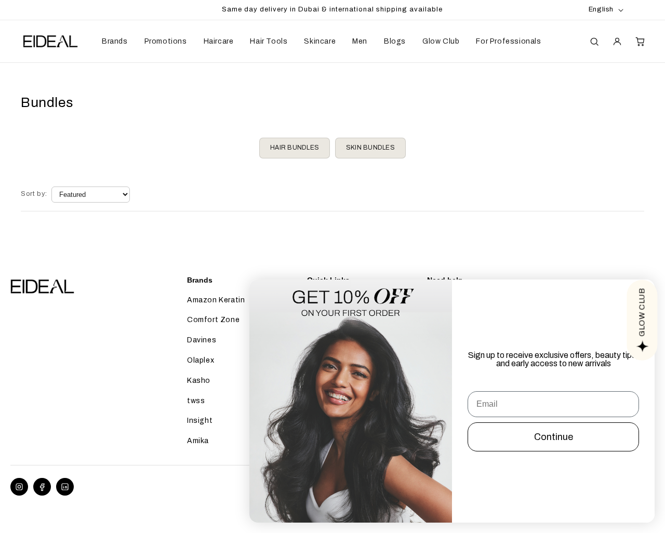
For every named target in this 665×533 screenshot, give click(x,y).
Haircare (219, 41)
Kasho (198, 380)
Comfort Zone (213, 320)
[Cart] (640, 41)
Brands (115, 41)
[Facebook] (42, 487)
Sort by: (34, 193)
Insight (199, 420)
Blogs (395, 41)
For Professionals (508, 41)
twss (196, 401)
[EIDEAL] (49, 41)
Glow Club (440, 41)
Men (359, 41)
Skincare (320, 41)
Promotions (165, 41)
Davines (201, 340)
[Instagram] (19, 487)
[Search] (594, 41)
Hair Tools (268, 41)
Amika (198, 441)
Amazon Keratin (216, 300)
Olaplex (200, 360)
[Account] (617, 41)
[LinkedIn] (65, 487)
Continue (553, 437)
